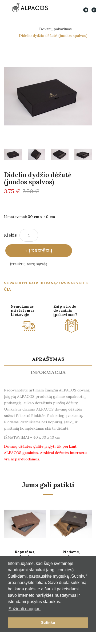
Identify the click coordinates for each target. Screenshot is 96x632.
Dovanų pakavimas (55, 29)
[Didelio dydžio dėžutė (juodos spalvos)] (13, 155)
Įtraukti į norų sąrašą (28, 263)
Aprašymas (48, 359)
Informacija (48, 372)
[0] (82, 7)
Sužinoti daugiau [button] (25, 609)
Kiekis (10, 235)
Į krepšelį (40, 250)
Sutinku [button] (48, 622)
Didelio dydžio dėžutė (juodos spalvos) (53, 35)
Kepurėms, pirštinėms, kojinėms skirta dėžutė (25, 554)
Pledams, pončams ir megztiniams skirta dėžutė (70, 554)
